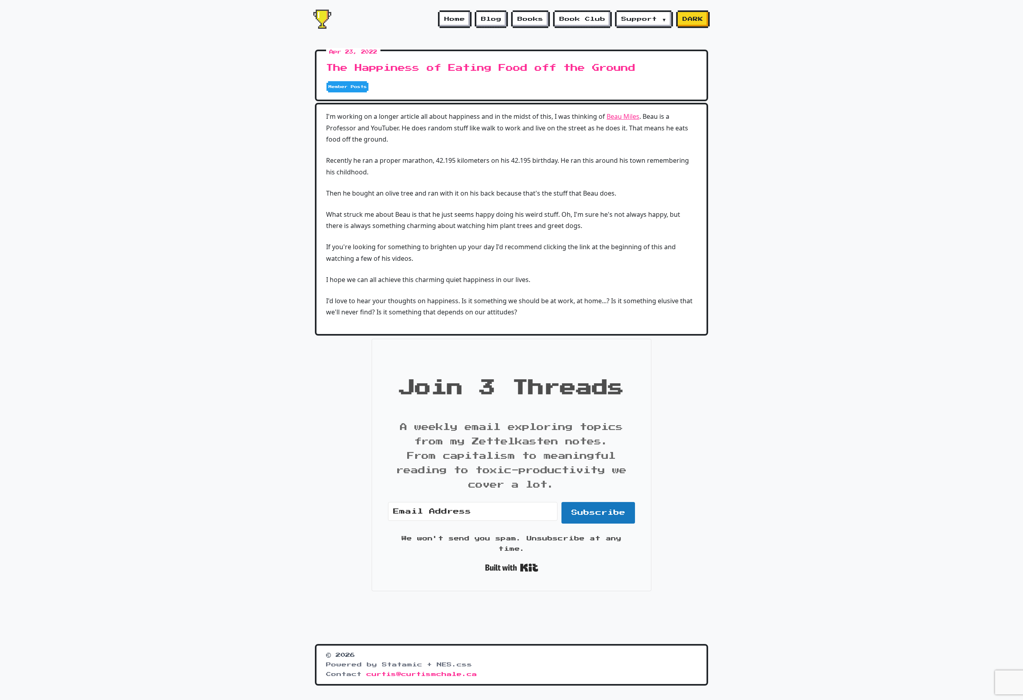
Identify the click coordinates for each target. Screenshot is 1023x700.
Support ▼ (644, 19)
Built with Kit (511, 567)
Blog (491, 19)
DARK (693, 19)
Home (454, 19)
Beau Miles (623, 116)
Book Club (582, 19)
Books (530, 19)
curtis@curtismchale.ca (421, 674)
